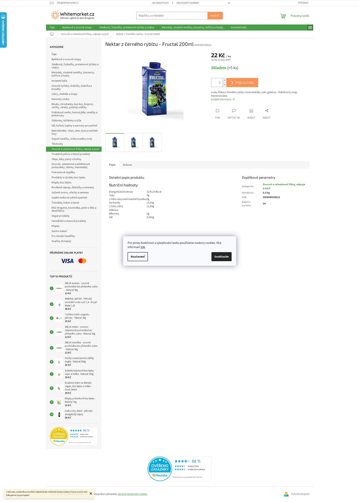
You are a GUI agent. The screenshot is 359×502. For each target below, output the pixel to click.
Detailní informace (221, 99)
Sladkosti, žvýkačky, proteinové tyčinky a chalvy (75, 66)
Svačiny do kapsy (61, 241)
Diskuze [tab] (127, 165)
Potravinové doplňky (63, 172)
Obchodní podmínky (187, 3)
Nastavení (138, 257)
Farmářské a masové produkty (69, 221)
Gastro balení (59, 231)
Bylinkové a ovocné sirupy (66, 59)
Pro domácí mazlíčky (63, 236)
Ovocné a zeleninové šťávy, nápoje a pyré (75, 149)
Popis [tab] (112, 165)
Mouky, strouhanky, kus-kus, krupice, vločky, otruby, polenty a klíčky (72, 105)
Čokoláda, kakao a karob (65, 203)
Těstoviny (57, 144)
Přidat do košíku (244, 82)
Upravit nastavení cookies (132, 494)
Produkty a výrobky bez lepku (68, 177)
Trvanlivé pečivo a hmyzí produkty (71, 154)
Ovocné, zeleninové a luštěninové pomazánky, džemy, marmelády (71, 165)
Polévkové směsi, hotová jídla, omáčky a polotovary (74, 114)
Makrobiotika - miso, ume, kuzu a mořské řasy (75, 132)
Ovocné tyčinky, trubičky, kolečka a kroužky (72, 87)
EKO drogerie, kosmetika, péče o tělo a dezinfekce (74, 209)
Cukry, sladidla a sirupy (64, 94)
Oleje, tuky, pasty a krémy (66, 159)
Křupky (56, 226)
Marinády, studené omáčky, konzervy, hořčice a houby (73, 74)
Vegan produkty (61, 216)
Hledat (215, 15)
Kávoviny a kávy (61, 99)
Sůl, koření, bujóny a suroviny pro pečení (74, 126)
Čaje (54, 54)
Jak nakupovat (160, 3)
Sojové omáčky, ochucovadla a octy (72, 139)
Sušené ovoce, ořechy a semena (70, 192)
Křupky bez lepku (61, 182)
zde (143, 247)
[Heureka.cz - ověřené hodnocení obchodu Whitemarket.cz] (180, 469)
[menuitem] (52, 27)
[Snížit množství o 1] (224, 85)
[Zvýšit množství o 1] (224, 80)
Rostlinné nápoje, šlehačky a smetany (73, 187)
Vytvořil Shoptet (300, 494)
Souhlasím (221, 257)
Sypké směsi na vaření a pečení (69, 198)
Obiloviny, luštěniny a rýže (66, 120)
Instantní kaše (59, 81)
